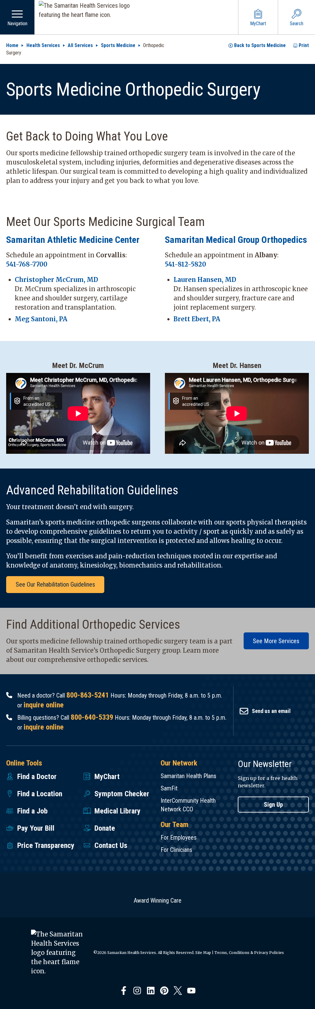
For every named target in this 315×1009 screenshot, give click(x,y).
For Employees (179, 837)
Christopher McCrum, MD (56, 279)
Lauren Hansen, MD (204, 279)
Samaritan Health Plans (188, 776)
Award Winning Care (157, 900)
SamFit (169, 788)
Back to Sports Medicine (260, 45)
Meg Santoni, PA (41, 319)
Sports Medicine (118, 45)
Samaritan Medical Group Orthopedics (236, 239)
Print (304, 45)
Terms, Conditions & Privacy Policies (249, 952)
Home (12, 45)
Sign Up (273, 804)
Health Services (43, 45)
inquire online (44, 705)
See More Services (276, 641)
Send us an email (271, 711)
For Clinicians (176, 849)
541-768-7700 (26, 264)
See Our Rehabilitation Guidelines (55, 584)
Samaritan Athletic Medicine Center (72, 239)
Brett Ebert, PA (196, 319)
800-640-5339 (92, 717)
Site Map (203, 952)
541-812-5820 (185, 264)
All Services (80, 45)
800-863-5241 (87, 695)
